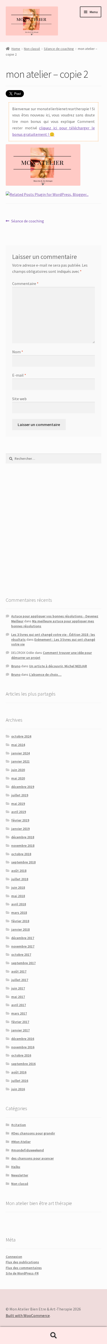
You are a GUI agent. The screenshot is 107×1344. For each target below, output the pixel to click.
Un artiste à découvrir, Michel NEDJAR (58, 666)
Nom (17, 351)
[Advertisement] (53, 529)
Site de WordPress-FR (22, 1273)
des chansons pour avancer (32, 1158)
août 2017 (18, 971)
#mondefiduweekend (27, 1150)
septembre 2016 (23, 1063)
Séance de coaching (59, 48)
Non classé (32, 48)
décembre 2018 (22, 837)
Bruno (15, 666)
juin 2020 (18, 770)
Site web (19, 398)
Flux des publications (22, 1262)
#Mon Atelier (21, 1141)
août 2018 (18, 870)
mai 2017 (18, 996)
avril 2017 (18, 1005)
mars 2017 (19, 1013)
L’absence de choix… (45, 674)
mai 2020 (18, 778)
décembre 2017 (22, 938)
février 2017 (20, 1022)
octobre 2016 (21, 1055)
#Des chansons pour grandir (33, 1133)
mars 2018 (19, 912)
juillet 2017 (19, 980)
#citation (18, 1125)
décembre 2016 (22, 1038)
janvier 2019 (20, 828)
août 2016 (18, 1072)
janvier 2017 (20, 1030)
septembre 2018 (23, 862)
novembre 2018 (22, 845)
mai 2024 (18, 745)
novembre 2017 (22, 946)
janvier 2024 (20, 753)
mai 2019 (18, 803)
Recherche (53, 1335)
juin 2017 (18, 988)
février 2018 (20, 921)
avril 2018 (18, 904)
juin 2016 (18, 1089)
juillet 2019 (19, 795)
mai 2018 (18, 896)
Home (15, 48)
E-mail (19, 375)
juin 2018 (18, 887)
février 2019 (20, 820)
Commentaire (25, 283)
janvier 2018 (20, 929)
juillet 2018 (19, 879)
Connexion (14, 1256)
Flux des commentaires (24, 1268)
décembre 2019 (22, 786)
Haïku (15, 1167)
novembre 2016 (22, 1047)
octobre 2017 (21, 954)
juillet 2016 (19, 1080)
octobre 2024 (21, 736)
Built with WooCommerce (28, 1315)
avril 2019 (18, 812)
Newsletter (19, 1175)
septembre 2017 (23, 963)
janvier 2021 (20, 761)
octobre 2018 (21, 854)
